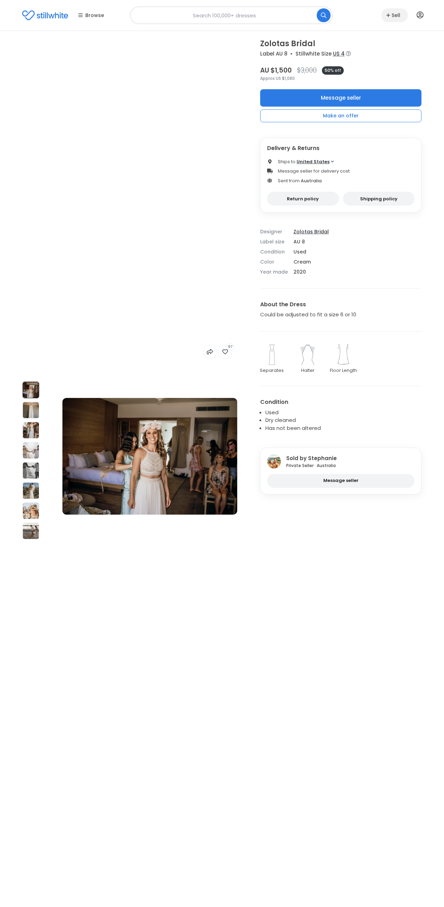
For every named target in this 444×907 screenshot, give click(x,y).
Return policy (303, 198)
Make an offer (341, 115)
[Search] (324, 15)
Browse (94, 15)
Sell (396, 15)
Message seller (341, 97)
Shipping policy (379, 198)
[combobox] (231, 15)
